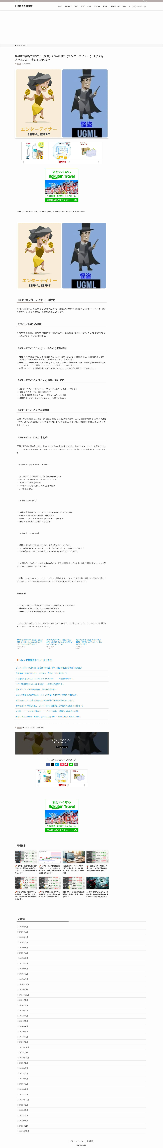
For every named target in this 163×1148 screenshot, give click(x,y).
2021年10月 (24, 1131)
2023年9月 (23, 1063)
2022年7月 (23, 1115)
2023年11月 (24, 1052)
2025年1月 (23, 979)
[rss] (143, 1)
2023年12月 (24, 1047)
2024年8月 (23, 1005)
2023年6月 (23, 1079)
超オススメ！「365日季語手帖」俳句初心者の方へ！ (37, 689)
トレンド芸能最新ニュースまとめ (35, 660)
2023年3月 (23, 1084)
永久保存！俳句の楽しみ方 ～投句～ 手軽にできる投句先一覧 (41, 673)
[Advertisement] (81, 27)
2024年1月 (23, 1042)
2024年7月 (23, 1011)
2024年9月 (23, 1000)
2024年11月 (24, 990)
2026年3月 (23, 942)
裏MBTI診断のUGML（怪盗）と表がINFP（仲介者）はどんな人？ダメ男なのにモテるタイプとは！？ (29, 642)
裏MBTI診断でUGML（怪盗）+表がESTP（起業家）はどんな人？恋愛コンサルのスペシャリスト (59, 642)
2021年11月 (24, 1126)
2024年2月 (23, 1037)
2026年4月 (23, 937)
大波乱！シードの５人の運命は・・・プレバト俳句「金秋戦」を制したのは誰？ (48, 711)
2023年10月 (24, 1058)
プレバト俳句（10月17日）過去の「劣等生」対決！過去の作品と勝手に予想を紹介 (49, 668)
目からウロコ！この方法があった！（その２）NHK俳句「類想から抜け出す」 (47, 695)
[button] (48, 764)
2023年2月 (23, 1089)
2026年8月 (23, 927)
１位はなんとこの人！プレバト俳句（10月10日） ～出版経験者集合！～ (45, 679)
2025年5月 (23, 963)
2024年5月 (23, 1021)
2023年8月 (23, 1068)
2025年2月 (23, 974)
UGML (32, 728)
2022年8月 (23, 1110)
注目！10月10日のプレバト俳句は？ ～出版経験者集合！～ (40, 684)
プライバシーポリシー (77, 1141)
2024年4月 (23, 1026)
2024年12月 (24, 984)
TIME (19, 63)
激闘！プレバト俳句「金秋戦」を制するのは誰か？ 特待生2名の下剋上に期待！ (48, 717)
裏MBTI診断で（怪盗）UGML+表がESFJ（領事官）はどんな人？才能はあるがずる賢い (89, 642)
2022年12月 (24, 1100)
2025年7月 (23, 953)
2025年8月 (23, 948)
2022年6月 (23, 1121)
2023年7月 (23, 1073)
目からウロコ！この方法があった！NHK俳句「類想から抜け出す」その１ (45, 700)
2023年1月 (23, 1094)
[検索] (146, 1)
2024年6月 (23, 1016)
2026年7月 (23, 932)
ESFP (26, 728)
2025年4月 (23, 969)
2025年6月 (23, 958)
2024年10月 (24, 995)
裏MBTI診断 (39, 728)
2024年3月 (23, 1032)
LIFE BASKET (23, 6)
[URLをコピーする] (76, 764)
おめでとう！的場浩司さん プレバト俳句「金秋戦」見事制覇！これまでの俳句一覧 (49, 706)
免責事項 (90, 1141)
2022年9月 (23, 1105)
